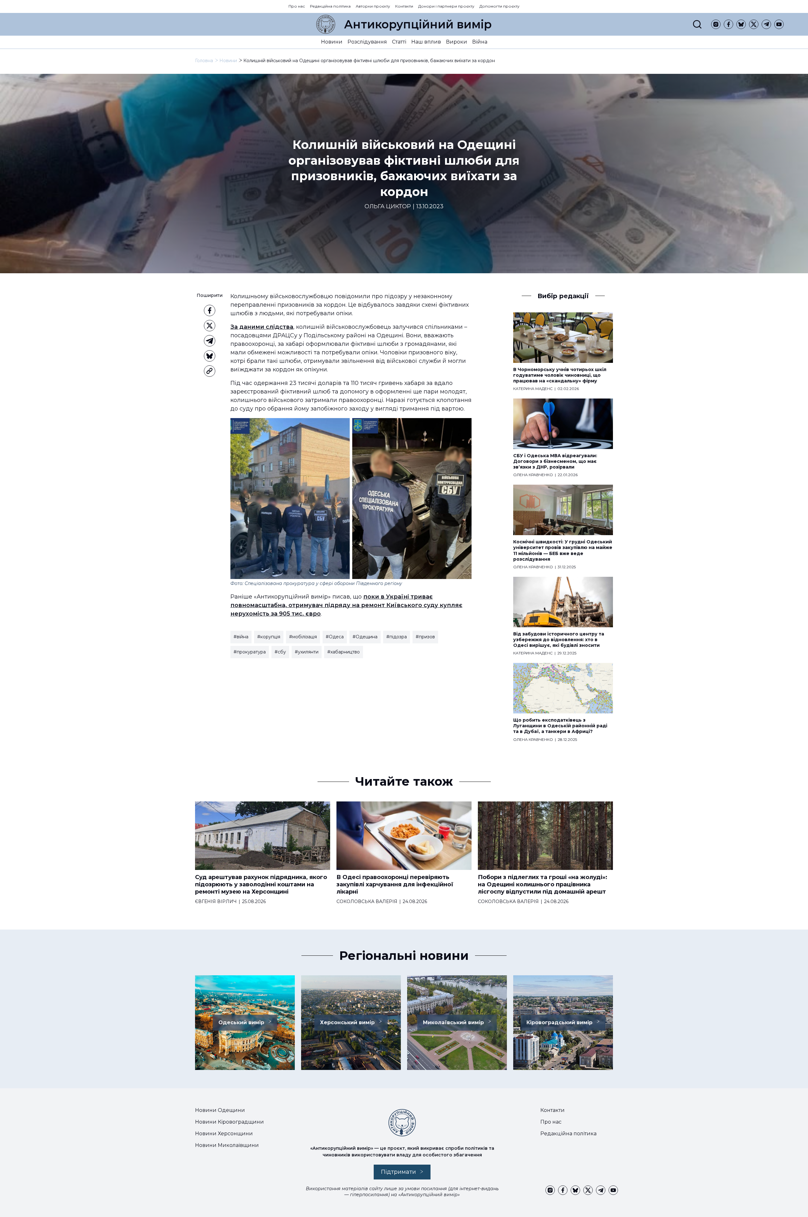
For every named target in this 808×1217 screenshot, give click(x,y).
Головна (204, 60)
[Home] (325, 24)
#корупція (268, 637)
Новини (331, 42)
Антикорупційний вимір (418, 24)
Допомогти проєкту (499, 6)
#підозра (396, 637)
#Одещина (365, 637)
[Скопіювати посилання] (209, 371)
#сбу (280, 652)
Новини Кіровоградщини (229, 1122)
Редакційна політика (330, 6)
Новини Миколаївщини (227, 1145)
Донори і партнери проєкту (446, 6)
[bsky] (741, 24)
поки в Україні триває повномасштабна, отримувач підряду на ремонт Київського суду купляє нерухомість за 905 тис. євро (346, 605)
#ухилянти (306, 652)
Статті (399, 42)
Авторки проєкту (373, 6)
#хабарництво (343, 652)
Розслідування (367, 42)
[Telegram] (766, 24)
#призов (425, 637)
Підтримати (398, 1171)
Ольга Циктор (388, 206)
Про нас (296, 6)
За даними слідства (261, 326)
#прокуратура (250, 652)
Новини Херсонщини (224, 1134)
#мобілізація (303, 637)
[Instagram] (716, 24)
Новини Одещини (220, 1110)
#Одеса (335, 637)
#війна (241, 637)
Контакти (404, 6)
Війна (479, 42)
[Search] (697, 24)
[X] (753, 24)
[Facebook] (728, 24)
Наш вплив (426, 42)
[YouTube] (779, 24)
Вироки (456, 42)
